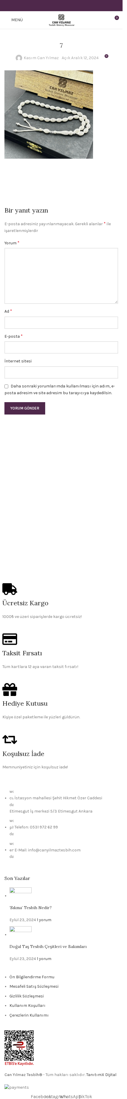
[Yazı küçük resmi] (20, 895)
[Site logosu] (61, 19)
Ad (8, 311)
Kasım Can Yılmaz (41, 57)
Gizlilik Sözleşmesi (26, 996)
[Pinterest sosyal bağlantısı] (61, 5)
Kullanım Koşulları (27, 1005)
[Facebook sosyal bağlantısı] (46, 5)
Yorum (11, 243)
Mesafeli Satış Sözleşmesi (33, 986)
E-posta (13, 336)
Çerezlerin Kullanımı (29, 1015)
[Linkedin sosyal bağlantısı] (68, 5)
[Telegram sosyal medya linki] (76, 5)
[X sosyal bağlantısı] (54, 5)
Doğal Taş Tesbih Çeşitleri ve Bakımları (48, 946)
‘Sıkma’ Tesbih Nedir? (30, 907)
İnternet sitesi (18, 361)
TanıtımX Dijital (101, 1074)
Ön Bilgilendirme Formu (31, 976)
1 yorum (44, 919)
